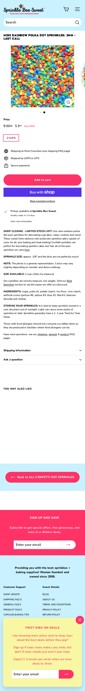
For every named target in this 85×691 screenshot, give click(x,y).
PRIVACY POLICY (51, 609)
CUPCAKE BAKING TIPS (16, 614)
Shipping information (17, 350)
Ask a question (13, 359)
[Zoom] (68, 102)
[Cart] (66, 9)
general (53, 334)
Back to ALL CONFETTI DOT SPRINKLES (45, 477)
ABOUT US (48, 599)
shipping (42, 334)
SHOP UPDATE (12, 594)
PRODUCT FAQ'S (13, 609)
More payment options (42, 201)
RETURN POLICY (51, 614)
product (64, 334)
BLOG (45, 594)
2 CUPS (11, 138)
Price (7, 119)
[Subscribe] (66, 674)
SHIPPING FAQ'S (13, 599)
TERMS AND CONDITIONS (56, 604)
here (27, 249)
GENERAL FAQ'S (12, 604)
